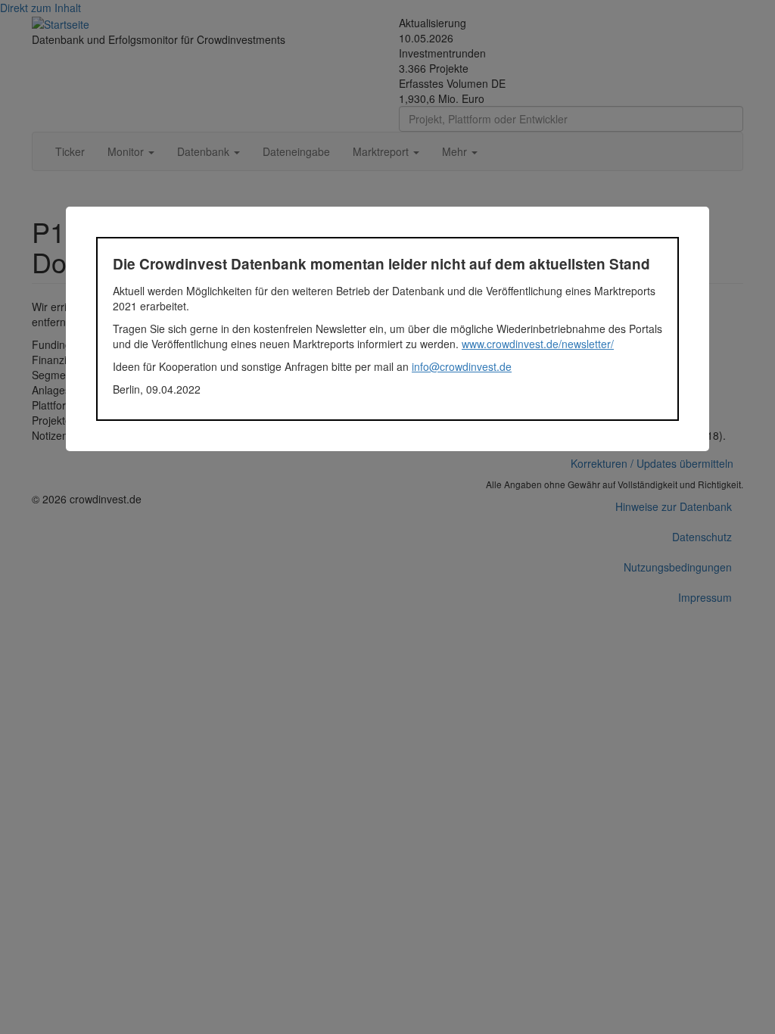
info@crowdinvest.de (462, 366)
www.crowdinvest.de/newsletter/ (538, 343)
